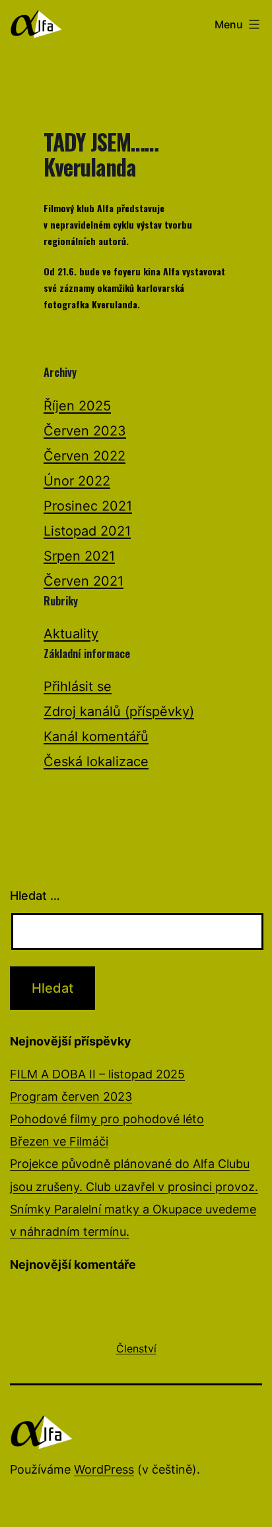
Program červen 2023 (71, 1096)
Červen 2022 (84, 456)
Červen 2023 (85, 431)
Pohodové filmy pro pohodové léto (107, 1119)
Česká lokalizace (96, 761)
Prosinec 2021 (88, 506)
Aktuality (71, 634)
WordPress (104, 1469)
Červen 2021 (83, 581)
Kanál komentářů (96, 736)
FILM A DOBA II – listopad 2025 (97, 1074)
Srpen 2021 (79, 556)
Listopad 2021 (87, 531)
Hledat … (35, 895)
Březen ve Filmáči (59, 1141)
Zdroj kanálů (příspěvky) (119, 711)
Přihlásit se (78, 686)
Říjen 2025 (77, 406)
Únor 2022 (77, 481)
